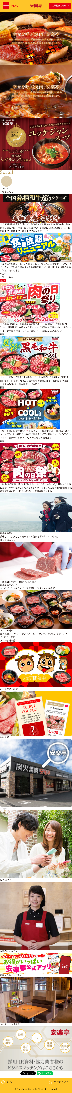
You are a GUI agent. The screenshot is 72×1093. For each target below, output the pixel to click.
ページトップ (61, 1081)
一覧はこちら (6, 191)
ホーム (9, 1081)
